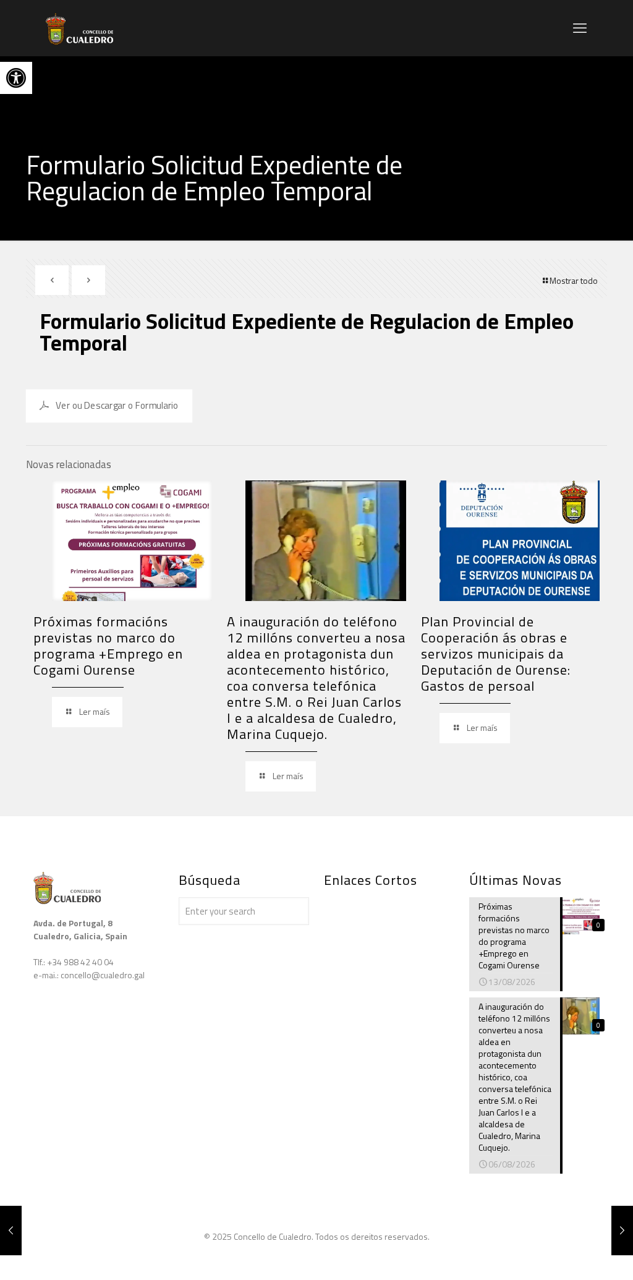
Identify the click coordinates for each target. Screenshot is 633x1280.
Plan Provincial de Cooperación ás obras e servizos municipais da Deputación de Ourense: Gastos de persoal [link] (496, 653)
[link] (16, 78)
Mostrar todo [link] (574, 280)
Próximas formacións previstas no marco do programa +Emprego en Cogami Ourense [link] (108, 645)
